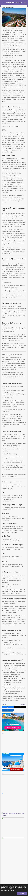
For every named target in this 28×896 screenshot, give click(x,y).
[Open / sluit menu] (25, 2)
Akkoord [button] (22, 893)
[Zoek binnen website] (2, 2)
